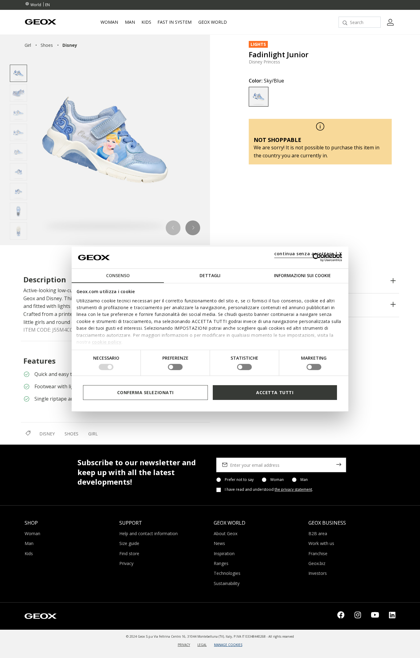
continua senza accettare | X (308, 253)
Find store (129, 553)
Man (304, 479)
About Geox (225, 533)
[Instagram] (358, 616)
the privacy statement (293, 489)
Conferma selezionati (145, 392)
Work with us (321, 543)
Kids (29, 553)
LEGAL (202, 645)
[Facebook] (341, 616)
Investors (317, 573)
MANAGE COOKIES (228, 645)
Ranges (221, 563)
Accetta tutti (274, 392)
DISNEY (47, 434)
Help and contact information (148, 533)
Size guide (129, 543)
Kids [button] (146, 22)
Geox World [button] (212, 22)
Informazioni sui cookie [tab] (302, 275)
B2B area (317, 533)
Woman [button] (109, 22)
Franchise (317, 553)
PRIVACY (184, 645)
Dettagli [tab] (210, 275)
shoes (47, 45)
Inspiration (224, 553)
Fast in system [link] (174, 22)
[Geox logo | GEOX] (41, 615)
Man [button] (130, 22)
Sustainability (227, 583)
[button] (173, 227)
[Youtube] (375, 616)
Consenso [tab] (118, 275)
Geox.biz (316, 563)
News (219, 543)
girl (28, 45)
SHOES (71, 434)
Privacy (126, 563)
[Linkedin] (392, 616)
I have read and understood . (269, 489)
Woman (277, 479)
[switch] (175, 367)
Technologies (227, 573)
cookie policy (107, 342)
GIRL (93, 434)
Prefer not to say (239, 479)
